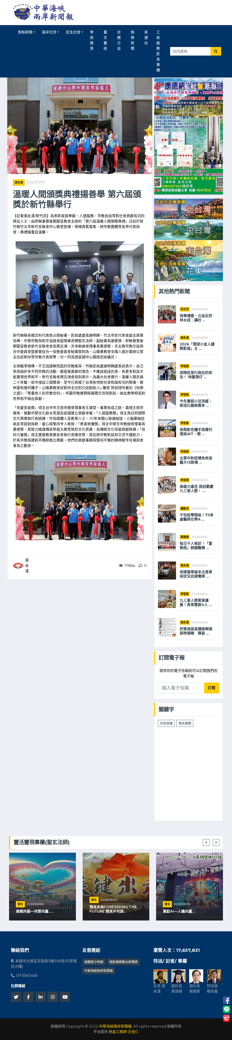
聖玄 (20, 904)
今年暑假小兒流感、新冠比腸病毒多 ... (196, 403)
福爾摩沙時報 (93, 962)
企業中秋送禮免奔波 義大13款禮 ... (197, 460)
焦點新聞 (25, 32)
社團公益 (119, 40)
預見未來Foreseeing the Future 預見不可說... (113, 909)
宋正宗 (185, 309)
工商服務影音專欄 (158, 51)
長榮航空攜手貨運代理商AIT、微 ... (196, 431)
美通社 (146, 37)
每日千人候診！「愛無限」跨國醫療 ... (196, 545)
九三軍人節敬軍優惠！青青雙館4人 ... (196, 602)
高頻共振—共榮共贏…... (35, 911)
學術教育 (92, 40)
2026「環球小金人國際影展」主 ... (197, 346)
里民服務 (185, 723)
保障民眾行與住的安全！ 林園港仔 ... (196, 375)
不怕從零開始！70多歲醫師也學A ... (197, 517)
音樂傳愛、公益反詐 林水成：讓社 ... (197, 318)
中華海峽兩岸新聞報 (98, 971)
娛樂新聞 (132, 40)
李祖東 (185, 366)
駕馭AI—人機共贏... (179, 911)
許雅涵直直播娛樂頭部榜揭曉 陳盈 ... (196, 631)
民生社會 (73, 32)
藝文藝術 (105, 40)
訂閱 (211, 688)
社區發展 (166, 723)
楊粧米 (185, 508)
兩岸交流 (49, 32)
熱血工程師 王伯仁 (124, 1032)
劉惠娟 (185, 537)
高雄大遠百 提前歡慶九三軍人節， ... (196, 488)
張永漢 (19, 182)
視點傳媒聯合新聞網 (123, 962)
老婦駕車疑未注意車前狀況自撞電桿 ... (196, 574)
